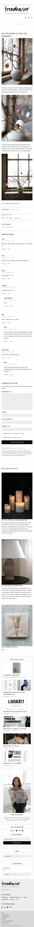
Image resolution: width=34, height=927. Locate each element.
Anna (3, 239)
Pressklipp (6, 696)
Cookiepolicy (23, 448)
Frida (5, 327)
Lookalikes (5, 899)
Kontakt (4, 919)
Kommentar (7, 392)
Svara (4, 249)
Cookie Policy (5, 923)
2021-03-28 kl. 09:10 (8, 287)
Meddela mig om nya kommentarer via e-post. (14, 433)
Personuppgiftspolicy (15, 448)
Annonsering (5, 917)
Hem (3, 912)
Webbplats (6, 426)
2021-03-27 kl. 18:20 (8, 241)
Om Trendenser (6, 914)
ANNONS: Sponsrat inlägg (11, 677)
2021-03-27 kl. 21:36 (8, 258)
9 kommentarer (17, 218)
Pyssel (12, 899)
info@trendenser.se (6, 890)
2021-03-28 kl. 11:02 (10, 300)
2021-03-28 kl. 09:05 (8, 272)
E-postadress (7, 419)
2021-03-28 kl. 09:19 (8, 316)
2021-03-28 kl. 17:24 (8, 352)
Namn (4, 412)
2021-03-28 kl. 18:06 (10, 364)
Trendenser (17, 10)
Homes (25, 897)
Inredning (5, 897)
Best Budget (6, 868)
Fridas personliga (15, 897)
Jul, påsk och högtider (14, 209)
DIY (4, 870)
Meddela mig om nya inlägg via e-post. (12, 437)
